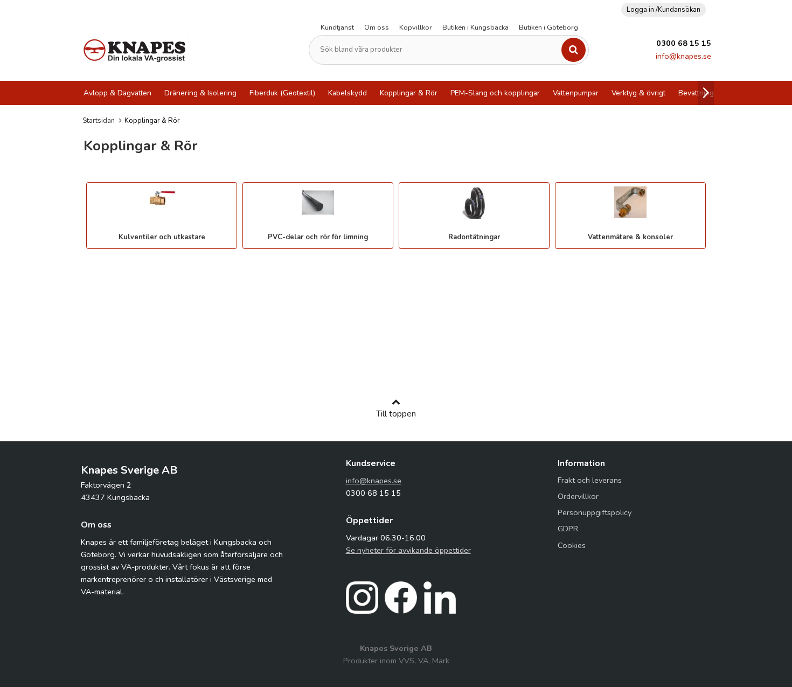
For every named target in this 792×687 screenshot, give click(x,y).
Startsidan (98, 121)
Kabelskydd (347, 93)
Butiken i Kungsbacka (475, 27)
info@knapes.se (683, 56)
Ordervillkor (578, 496)
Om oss (376, 27)
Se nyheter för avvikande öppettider (408, 550)
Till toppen (396, 414)
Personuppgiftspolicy (594, 512)
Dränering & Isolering (200, 93)
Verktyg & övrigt (638, 93)
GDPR (568, 528)
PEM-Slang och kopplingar (495, 93)
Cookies (572, 545)
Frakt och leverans (590, 480)
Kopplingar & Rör (408, 93)
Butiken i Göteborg (548, 27)
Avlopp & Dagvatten (117, 93)
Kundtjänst (337, 27)
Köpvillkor (415, 27)
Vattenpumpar (576, 93)
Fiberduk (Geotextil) (282, 93)
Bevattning (696, 93)
